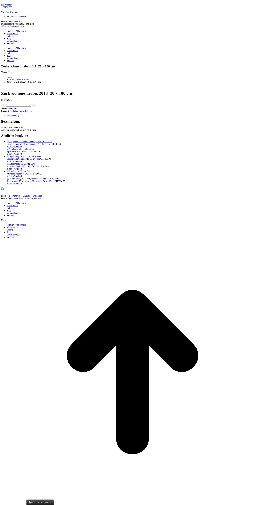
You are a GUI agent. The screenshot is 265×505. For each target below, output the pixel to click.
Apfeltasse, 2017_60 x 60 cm (20, 151)
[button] (132, 220)
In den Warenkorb (9, 108)
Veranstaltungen (14, 213)
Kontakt (10, 215)
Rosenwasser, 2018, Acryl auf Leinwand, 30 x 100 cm (31, 181)
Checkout (14, 12)
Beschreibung (13, 115)
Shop (9, 210)
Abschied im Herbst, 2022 (18, 174)
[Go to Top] (132, 502)
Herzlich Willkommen (16, 203)
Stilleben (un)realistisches (22, 111)
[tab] (135, 115)
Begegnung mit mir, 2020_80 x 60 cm (23, 159)
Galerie (10, 208)
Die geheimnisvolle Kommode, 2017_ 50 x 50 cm (29, 144)
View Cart (5, 12)
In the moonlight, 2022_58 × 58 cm (22, 166)
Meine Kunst (12, 205)
